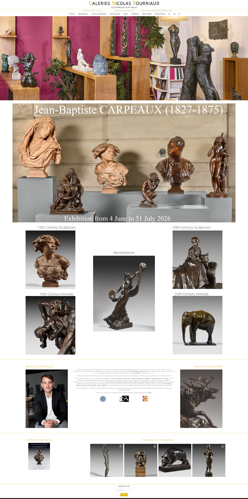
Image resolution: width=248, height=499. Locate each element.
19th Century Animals (56, 294)
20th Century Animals (192, 294)
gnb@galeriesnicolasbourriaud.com (124, 10)
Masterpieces (124, 252)
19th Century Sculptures (56, 227)
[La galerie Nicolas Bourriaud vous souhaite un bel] (208, 460)
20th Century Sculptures (191, 227)
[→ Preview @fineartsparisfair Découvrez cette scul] (106, 460)
